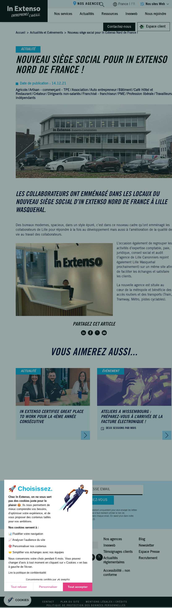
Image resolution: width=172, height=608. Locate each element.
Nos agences (89, 4)
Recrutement (148, 558)
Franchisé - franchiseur (99, 94)
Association (80, 90)
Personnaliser (48, 586)
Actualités (87, 14)
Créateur (40, 94)
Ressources (110, 14)
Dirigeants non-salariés (64, 94)
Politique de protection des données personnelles (86, 606)
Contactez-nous (119, 27)
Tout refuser (19, 586)
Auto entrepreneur (103, 90)
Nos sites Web (155, 4)
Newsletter (146, 545)
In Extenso (39, 14)
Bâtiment (125, 90)
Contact (48, 602)
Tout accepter (77, 586)
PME (121, 94)
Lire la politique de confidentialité (27, 572)
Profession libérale (140, 94)
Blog (142, 539)
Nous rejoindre (155, 14)
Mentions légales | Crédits (106, 602)
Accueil (20, 32)
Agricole (21, 90)
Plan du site (70, 602)
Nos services (63, 14)
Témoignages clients (118, 552)
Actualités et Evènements (46, 32)
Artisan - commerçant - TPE (49, 90)
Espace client (155, 26)
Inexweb (131, 14)
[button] (17, 600)
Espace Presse (149, 552)
